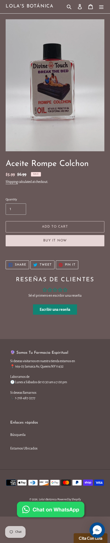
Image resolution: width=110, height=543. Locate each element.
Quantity (11, 199)
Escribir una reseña (55, 309)
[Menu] (101, 6)
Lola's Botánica (30, 6)
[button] (97, 530)
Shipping (12, 182)
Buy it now (55, 240)
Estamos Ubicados (24, 448)
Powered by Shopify (69, 499)
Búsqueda (18, 435)
